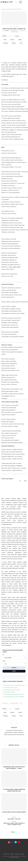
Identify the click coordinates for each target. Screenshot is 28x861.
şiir (21, 703)
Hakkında (17, 854)
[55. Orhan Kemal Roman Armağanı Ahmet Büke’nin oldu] (14, 779)
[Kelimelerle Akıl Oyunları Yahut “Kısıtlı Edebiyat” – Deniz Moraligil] (14, 756)
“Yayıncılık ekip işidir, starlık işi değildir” (14, 696)
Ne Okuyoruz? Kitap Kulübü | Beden (14, 812)
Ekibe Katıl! (7, 854)
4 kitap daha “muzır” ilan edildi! (12, 689)
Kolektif (7, 30)
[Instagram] (9, 842)
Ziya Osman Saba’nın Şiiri (11, 687)
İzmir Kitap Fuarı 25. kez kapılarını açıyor (14, 685)
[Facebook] (12, 842)
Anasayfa (3, 9)
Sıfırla (14, 671)
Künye (22, 854)
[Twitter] (16, 842)
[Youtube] (19, 842)
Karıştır (14, 667)
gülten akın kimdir (14, 703)
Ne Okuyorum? (16, 857)
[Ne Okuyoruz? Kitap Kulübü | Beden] (14, 801)
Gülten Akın (4, 703)
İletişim (12, 854)
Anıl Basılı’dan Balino (9, 692)
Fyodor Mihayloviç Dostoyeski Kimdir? (14, 694)
